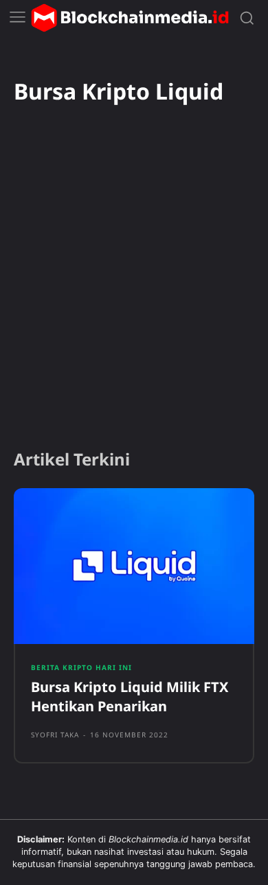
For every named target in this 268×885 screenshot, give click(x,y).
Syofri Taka (55, 734)
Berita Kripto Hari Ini (81, 667)
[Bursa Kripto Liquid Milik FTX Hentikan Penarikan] (134, 566)
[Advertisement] (134, 295)
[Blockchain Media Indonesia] (130, 17)
